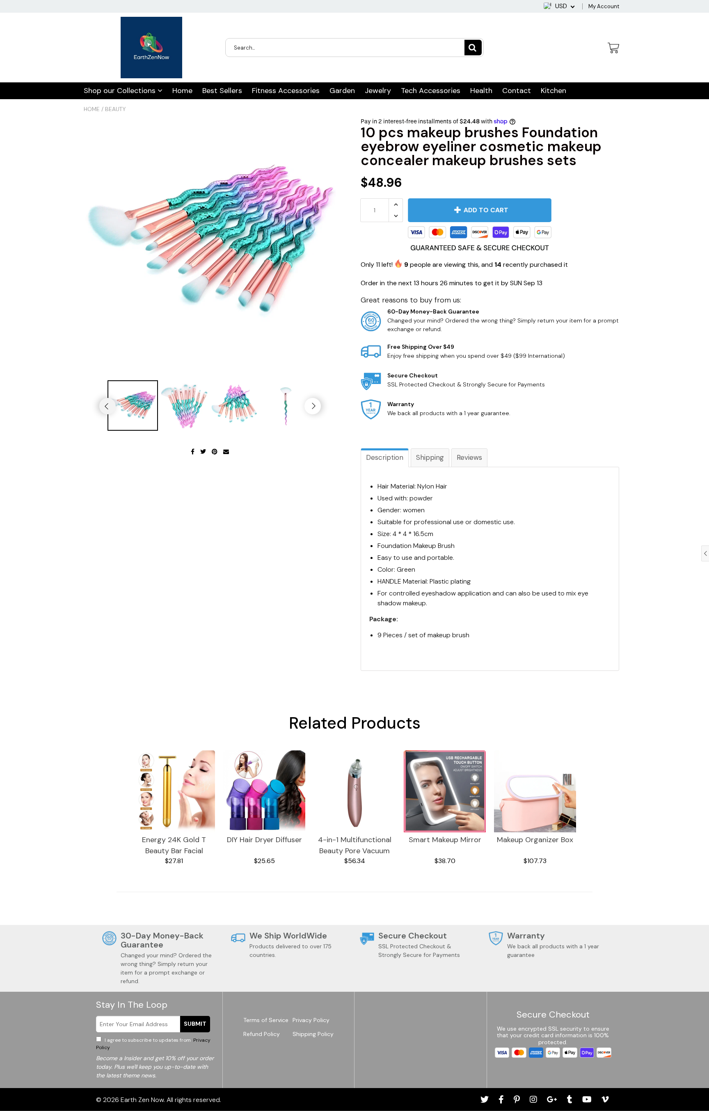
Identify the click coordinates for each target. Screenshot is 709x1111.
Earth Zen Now (142, 1099)
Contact (516, 90)
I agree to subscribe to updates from (153, 1044)
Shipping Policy (313, 1034)
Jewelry (378, 90)
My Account (603, 6)
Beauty (115, 109)
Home (182, 90)
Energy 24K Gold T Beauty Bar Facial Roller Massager (174, 846)
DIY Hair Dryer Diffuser (264, 840)
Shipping (430, 457)
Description (384, 457)
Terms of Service (265, 1020)
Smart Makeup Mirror (445, 840)
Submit (195, 1023)
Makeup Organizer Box (535, 840)
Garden (342, 90)
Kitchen (553, 90)
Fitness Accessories (286, 90)
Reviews (469, 457)
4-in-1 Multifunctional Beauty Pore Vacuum (354, 845)
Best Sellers (222, 90)
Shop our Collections (121, 90)
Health (481, 90)
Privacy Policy (311, 1020)
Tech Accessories (430, 90)
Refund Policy (261, 1034)
